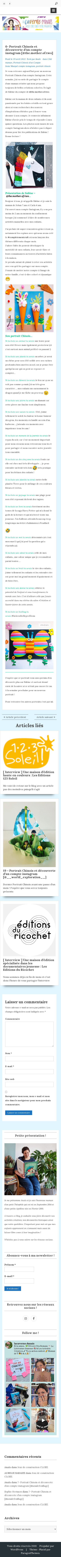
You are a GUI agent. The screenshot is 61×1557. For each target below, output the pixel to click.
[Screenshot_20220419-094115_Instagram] (29, 307)
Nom (8, 1053)
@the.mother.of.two (39, 92)
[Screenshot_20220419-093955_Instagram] (29, 644)
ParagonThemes (30, 1553)
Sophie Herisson (13, 1491)
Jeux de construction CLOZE (32, 1467)
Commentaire (12, 1019)
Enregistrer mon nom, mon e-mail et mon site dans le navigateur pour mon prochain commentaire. (28, 1100)
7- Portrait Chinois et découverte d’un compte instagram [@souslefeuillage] (27, 1495)
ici (52, 701)
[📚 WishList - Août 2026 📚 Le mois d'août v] (43, 1395)
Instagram (4, 3)
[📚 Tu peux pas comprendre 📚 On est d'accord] (43, 1420)
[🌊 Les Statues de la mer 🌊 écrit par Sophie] (18, 1420)
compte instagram (26, 66)
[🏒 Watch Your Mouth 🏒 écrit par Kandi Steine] (18, 1395)
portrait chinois (43, 66)
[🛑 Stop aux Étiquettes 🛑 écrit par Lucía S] (18, 1370)
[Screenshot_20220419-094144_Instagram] (29, 165)
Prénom (10, 1264)
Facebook (10, 3)
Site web (9, 1079)
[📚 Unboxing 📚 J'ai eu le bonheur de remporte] (43, 1370)
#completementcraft (18, 237)
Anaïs (38, 59)
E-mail (9, 1066)
